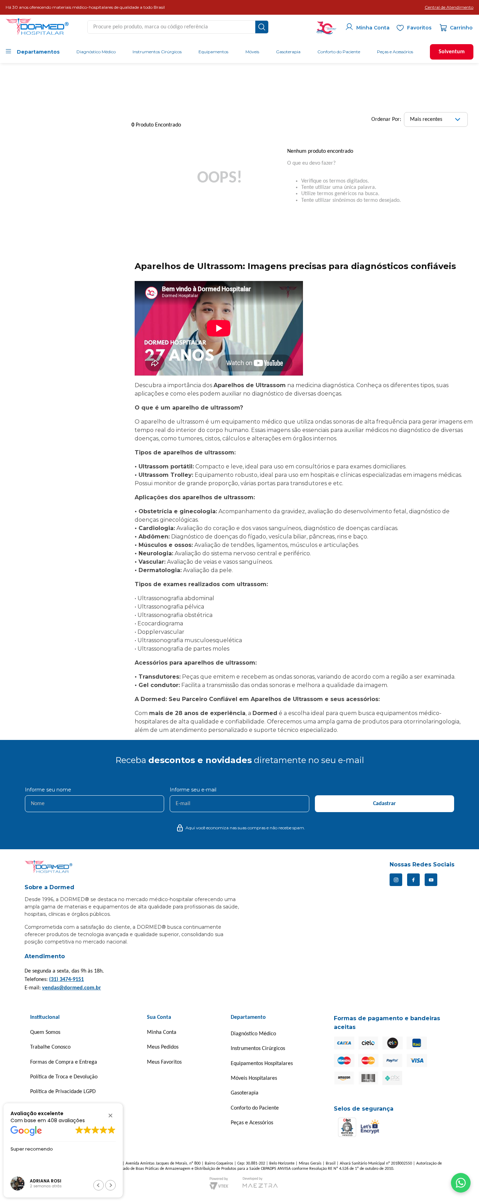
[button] (449, 7)
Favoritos (419, 28)
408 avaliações (66, 1120)
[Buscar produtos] (261, 27)
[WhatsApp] (461, 1183)
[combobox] (178, 27)
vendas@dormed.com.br (71, 988)
